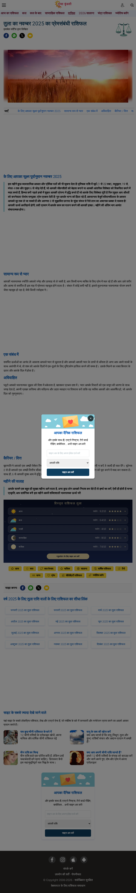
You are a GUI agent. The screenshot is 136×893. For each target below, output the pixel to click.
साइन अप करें (68, 472)
